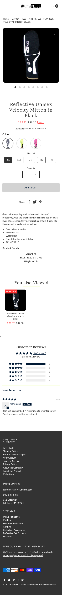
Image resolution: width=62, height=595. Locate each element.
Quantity (31, 168)
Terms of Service (11, 461)
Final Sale (7, 536)
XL (52, 160)
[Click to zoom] (53, 33)
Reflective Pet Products (14, 533)
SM (19, 160)
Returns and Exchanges (14, 454)
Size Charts (8, 448)
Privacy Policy (10, 464)
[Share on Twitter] (34, 201)
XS (8, 160)
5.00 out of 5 (39, 353)
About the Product (12, 471)
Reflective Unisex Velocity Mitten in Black (15, 316)
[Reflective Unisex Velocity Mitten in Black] (15, 300)
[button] (8, 143)
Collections (8, 474)
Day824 (15, 19)
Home (6, 19)
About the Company (13, 467)
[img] (9, 399)
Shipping (20, 128)
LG (41, 160)
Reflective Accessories (14, 530)
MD (30, 160)
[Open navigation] (5, 6)
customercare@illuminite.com (17, 489)
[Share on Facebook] (29, 201)
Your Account (9, 457)
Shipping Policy (10, 451)
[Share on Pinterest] (40, 201)
